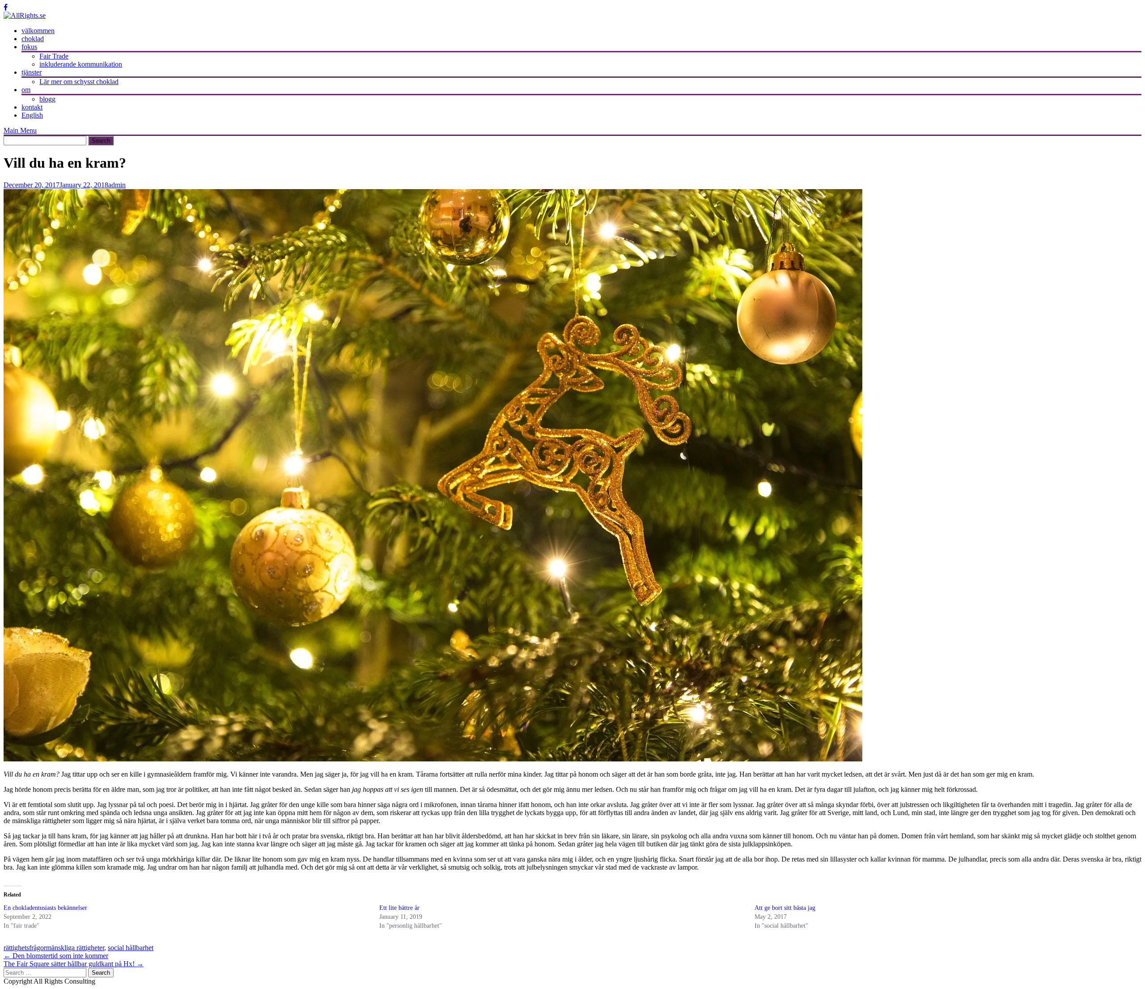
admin (117, 185)
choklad (32, 38)
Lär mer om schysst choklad (79, 81)
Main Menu (20, 130)
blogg (47, 99)
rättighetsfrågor (25, 947)
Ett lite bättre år (399, 907)
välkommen (38, 30)
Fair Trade (53, 56)
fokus (29, 47)
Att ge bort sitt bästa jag (785, 907)
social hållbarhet (130, 947)
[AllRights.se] (25, 15)
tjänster (31, 72)
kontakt (31, 107)
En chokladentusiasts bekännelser (45, 907)
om (25, 89)
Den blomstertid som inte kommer (56, 955)
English (32, 115)
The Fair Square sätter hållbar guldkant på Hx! (74, 964)
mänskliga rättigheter (75, 947)
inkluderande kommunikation (80, 64)
